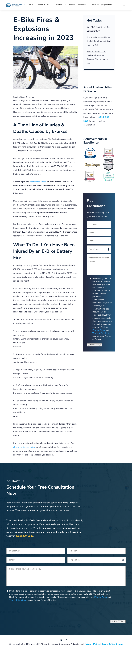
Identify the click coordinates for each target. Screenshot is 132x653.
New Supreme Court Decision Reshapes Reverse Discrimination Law (97, 57)
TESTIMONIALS (61, 5)
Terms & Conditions (101, 333)
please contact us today (24, 447)
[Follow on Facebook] (71, 640)
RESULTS (72, 5)
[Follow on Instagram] (66, 640)
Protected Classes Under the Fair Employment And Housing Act (98, 41)
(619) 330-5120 (106, 5)
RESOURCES (82, 5)
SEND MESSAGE (94, 345)
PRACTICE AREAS (44, 5)
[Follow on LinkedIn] (61, 640)
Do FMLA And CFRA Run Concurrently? (98, 29)
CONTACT (95, 5)
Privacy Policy (98, 330)
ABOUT (30, 5)
